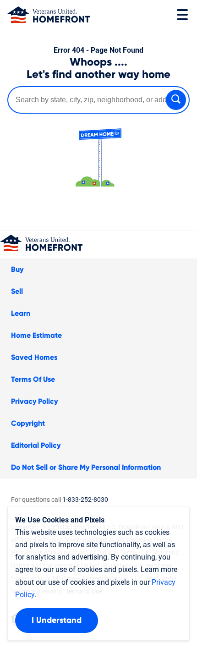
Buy (17, 269)
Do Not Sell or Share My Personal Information (86, 467)
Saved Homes (34, 357)
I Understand (57, 620)
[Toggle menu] (182, 15)
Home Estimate (36, 335)
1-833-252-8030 (85, 499)
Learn (20, 313)
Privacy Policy (34, 401)
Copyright (28, 423)
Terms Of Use (33, 379)
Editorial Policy (35, 445)
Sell (17, 291)
